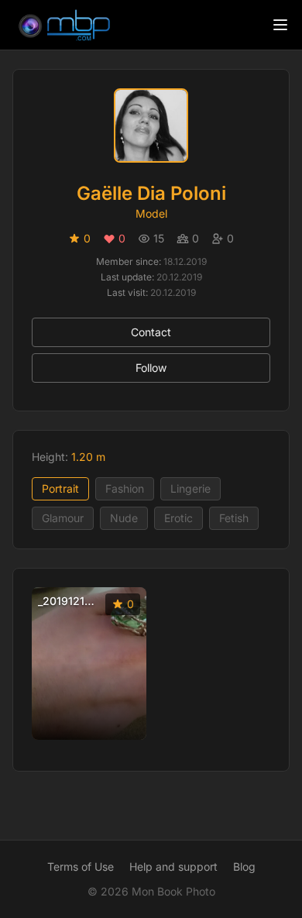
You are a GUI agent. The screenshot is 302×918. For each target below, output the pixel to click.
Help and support (173, 866)
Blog (244, 866)
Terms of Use (80, 866)
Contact (151, 332)
